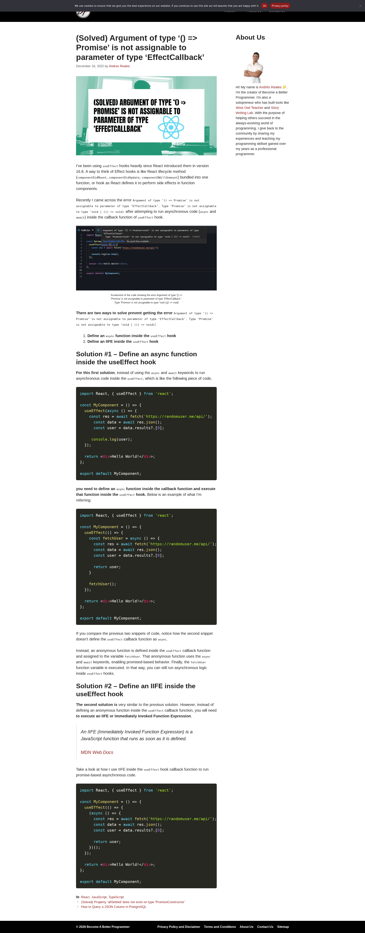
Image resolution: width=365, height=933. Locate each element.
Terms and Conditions (220, 926)
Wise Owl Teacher (249, 108)
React (85, 897)
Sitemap (283, 926)
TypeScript (116, 897)
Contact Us (265, 926)
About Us (246, 926)
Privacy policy (280, 5)
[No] (360, 6)
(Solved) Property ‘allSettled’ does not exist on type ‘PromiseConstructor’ (133, 902)
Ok (264, 5)
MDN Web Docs (97, 752)
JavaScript (99, 897)
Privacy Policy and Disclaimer (178, 926)
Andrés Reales (270, 87)
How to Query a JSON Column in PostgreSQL (113, 907)
